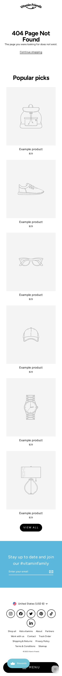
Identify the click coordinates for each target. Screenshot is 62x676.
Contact (31, 636)
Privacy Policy (42, 641)
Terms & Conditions (25, 646)
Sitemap (42, 646)
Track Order (45, 636)
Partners (49, 631)
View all (31, 527)
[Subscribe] (50, 571)
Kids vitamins (26, 631)
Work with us (17, 636)
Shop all (12, 631)
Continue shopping (31, 51)
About (39, 631)
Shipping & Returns (22, 641)
